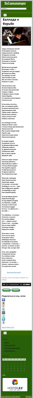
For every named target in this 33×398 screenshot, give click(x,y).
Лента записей (9, 345)
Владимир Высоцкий (14, 272)
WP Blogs (29, 397)
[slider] (27, 284)
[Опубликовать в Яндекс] (3, 322)
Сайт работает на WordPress (10, 397)
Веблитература (15, 3)
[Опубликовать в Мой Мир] (3, 312)
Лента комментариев (12, 348)
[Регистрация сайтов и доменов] (15, 384)
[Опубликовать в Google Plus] (3, 306)
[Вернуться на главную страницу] (15, 290)
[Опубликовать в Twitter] (3, 319)
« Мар (3, 375)
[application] (16, 284)
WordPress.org (9, 351)
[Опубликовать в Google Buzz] (3, 303)
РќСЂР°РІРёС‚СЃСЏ (8, 327)
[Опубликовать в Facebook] (3, 299)
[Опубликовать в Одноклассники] (3, 316)
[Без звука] (24, 284)
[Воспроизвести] (4, 284)
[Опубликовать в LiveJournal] (3, 309)
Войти (6, 342)
